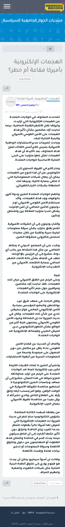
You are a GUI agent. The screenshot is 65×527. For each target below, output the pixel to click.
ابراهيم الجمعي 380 (26, 105)
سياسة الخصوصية (45, 513)
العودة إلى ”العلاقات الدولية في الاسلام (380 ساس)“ (29, 498)
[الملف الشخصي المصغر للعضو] (11, 102)
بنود (24, 513)
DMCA (31, 513)
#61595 (56, 112)
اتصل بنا (15, 513)
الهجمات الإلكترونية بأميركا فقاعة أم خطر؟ (33, 98)
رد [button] (5, 88)
